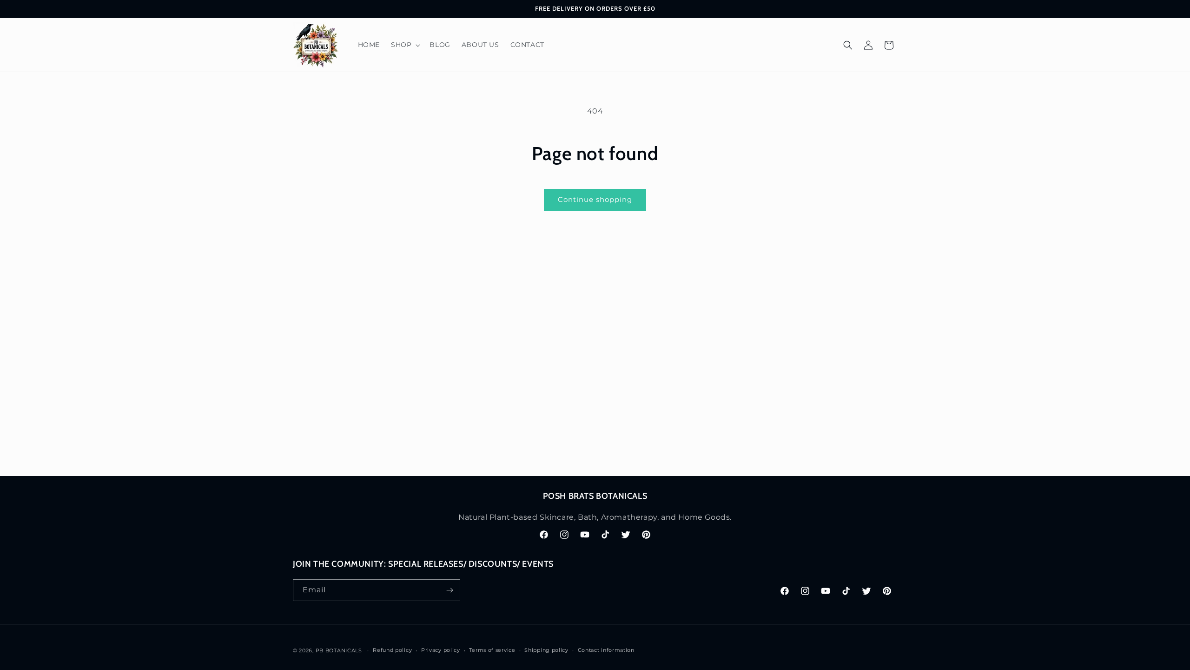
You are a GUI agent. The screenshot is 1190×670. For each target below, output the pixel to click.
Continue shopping (595, 199)
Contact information (606, 650)
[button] (404, 44)
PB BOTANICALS (339, 650)
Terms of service (492, 650)
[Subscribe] (449, 590)
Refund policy (392, 650)
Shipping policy (546, 650)
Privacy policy (440, 650)
